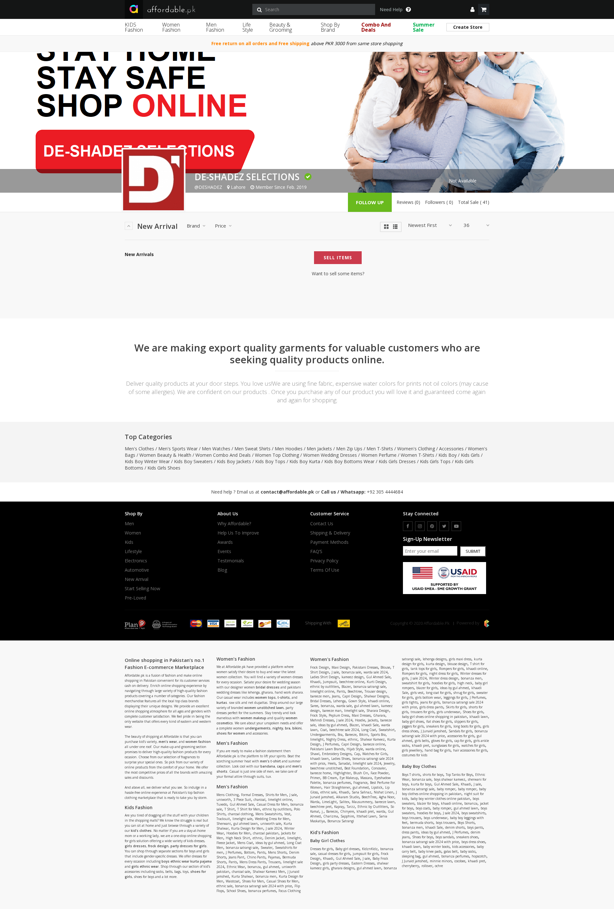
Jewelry (389, 763)
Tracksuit (223, 818)
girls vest (417, 692)
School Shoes (236, 891)
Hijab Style (355, 749)
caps (281, 766)
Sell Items (338, 257)
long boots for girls (466, 726)
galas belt (451, 851)
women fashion (198, 741)
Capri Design (351, 696)
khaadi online (378, 701)
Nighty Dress (335, 739)
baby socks (468, 851)
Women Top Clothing (277, 455)
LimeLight (329, 802)
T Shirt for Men (248, 809)
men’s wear (168, 741)
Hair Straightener (337, 787)
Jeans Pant (236, 857)
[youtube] (456, 526)
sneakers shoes (467, 837)
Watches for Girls (374, 754)
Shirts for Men (276, 794)
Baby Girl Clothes (327, 840)
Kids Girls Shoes (163, 468)
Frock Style (318, 715)
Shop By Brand (330, 27)
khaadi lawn (319, 758)
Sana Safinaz (361, 792)
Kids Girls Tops (435, 461)
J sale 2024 (274, 828)
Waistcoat (233, 881)
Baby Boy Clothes (419, 766)
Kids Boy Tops (270, 461)
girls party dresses (336, 863)
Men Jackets (319, 449)
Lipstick (376, 787)
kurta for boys (421, 784)
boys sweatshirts (473, 813)
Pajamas (274, 857)
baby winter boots (436, 846)
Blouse (385, 667)
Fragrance (360, 782)
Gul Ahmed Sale (242, 804)
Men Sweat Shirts (252, 449)
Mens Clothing (227, 794)
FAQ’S (316, 551)
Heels (332, 763)
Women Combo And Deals (223, 455)
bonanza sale (351, 672)
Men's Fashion (232, 787)
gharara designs (342, 868)
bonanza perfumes (262, 891)
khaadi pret (365, 811)
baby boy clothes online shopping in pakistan (444, 791)
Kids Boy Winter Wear (147, 461)
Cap (357, 754)
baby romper (446, 789)
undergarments (258, 728)
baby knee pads (429, 851)
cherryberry (410, 866)
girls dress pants (431, 707)
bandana (267, 766)
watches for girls (473, 745)
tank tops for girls (424, 668)
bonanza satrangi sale (242, 847)
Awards (225, 542)
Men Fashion (215, 27)
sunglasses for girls (445, 745)
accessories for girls (460, 736)
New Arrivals (139, 254)
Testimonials (230, 561)
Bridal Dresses (320, 701)
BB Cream (330, 778)
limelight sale (242, 818)
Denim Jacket (275, 838)
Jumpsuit (330, 682)
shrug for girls (463, 692)
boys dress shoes (473, 842)
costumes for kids (414, 755)
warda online (375, 749)
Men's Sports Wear (178, 449)
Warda (314, 802)
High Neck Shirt (238, 838)
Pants (261, 852)
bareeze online (374, 744)
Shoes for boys (422, 837)
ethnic (257, 838)
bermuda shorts (421, 822)
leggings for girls (455, 697)
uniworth (223, 799)
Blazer (346, 686)
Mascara (366, 778)
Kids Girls (470, 455)
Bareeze (351, 734)
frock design (158, 846)
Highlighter (342, 773)
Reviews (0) (408, 202)
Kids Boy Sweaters (193, 461)
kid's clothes (141, 830)
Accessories (451, 449)
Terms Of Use (324, 570)
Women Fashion (171, 27)
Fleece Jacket (225, 843)
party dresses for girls (188, 846)
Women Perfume (379, 455)
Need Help (391, 9)
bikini (297, 728)
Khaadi (315, 682)
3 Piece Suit (242, 799)
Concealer (378, 768)
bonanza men (266, 876)
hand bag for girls (438, 750)
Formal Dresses (252, 794)
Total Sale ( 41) (473, 202)
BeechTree (369, 797)
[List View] (395, 226)
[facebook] (408, 526)
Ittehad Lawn (366, 816)
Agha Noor (386, 797)
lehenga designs (434, 659)
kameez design (353, 677)
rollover (426, 866)
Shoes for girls (473, 712)
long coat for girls (438, 692)
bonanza (254, 867)
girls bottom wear (428, 697)
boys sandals (445, 837)
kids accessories (463, 846)
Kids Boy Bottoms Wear (349, 461)
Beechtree (355, 691)
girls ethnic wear (145, 866)
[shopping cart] (483, 9)
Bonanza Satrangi (340, 821)
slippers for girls (465, 721)
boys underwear (435, 818)
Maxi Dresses (361, 715)
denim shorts (455, 827)
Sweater (266, 847)
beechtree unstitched (326, 768)
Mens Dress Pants (253, 862)
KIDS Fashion (134, 27)
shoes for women (230, 733)
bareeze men (319, 696)
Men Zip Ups (349, 449)
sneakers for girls (438, 726)
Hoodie (360, 720)
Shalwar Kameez (372, 739)
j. (323, 811)
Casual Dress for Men (272, 804)
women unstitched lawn (264, 707)
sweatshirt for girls (415, 683)
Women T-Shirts (417, 455)
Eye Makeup (349, 778)
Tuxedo (221, 804)
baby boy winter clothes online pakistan (440, 798)
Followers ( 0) (439, 202)
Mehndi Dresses (322, 720)
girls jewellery (412, 750)
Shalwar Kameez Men (269, 871)
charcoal (259, 799)
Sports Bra (378, 734)
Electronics (136, 561)
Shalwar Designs (376, 696)
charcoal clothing (240, 814)
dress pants (410, 832)
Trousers (274, 862)
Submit (473, 551)
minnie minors (441, 861)
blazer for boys (427, 803)
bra (287, 728)
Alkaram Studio (347, 797)
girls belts (422, 740)
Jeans (336, 696)
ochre (439, 866)
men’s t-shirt (270, 761)
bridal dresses (267, 687)
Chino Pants (256, 857)
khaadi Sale (370, 725)
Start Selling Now (142, 588)
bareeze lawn (385, 802)
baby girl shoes (413, 721)
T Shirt (229, 809)
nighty (277, 728)
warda (380, 811)
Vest (287, 814)
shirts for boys (433, 774)
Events (224, 551)
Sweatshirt (387, 730)
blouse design (457, 664)
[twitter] (444, 526)
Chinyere (347, 811)
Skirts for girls (456, 707)
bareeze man (332, 710)
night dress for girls (443, 673)
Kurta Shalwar (242, 876)
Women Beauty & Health (165, 455)
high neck (464, 683)
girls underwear (448, 712)
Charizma (330, 816)
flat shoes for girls (439, 721)
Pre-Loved (135, 598)
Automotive (137, 570)
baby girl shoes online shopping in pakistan (434, 716)
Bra (340, 734)
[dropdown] (472, 9)
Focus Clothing (290, 891)
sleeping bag (411, 856)
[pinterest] (432, 526)
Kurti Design (376, 682)
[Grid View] (387, 226)
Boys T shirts (411, 774)
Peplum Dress (339, 715)
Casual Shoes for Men (282, 881)
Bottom (249, 852)
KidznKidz (370, 849)
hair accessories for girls (470, 750)
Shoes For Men (253, 881)
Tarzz (351, 806)
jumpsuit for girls (365, 853)
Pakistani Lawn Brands (327, 749)
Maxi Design (341, 667)
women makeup (253, 718)
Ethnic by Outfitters (373, 806)
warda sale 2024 (376, 672)
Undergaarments (322, 734)
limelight (294, 838)
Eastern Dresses (362, 863)
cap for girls (462, 740)
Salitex (344, 802)
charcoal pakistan (266, 833)
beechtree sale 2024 (344, 730)
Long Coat (368, 730)
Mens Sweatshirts (269, 814)
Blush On (360, 773)
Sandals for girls (460, 731)
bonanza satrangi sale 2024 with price (263, 886)
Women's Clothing (416, 449)
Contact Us (321, 523)
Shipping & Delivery (330, 533)
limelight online (280, 799)
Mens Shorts (277, 852)
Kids (129, 542)
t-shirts (284, 697)
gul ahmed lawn (245, 823)
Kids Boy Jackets (234, 461)
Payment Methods (329, 542)
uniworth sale (270, 823)
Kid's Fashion (324, 832)
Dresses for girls (321, 849)
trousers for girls (422, 712)
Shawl (314, 754)
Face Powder (380, 773)
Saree (314, 706)
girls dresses (135, 846)
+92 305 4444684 (385, 492)
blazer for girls (426, 688)
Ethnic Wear (236, 867)
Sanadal (344, 763)
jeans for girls (430, 702)
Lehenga (339, 701)
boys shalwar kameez (449, 779)
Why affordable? (234, 523)
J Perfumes (233, 852)
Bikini (363, 734)
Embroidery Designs (336, 754)
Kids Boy (447, 455)
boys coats (423, 808)
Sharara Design (377, 710)
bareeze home (320, 773)
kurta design (435, 664)
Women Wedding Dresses (330, 455)
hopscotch (479, 856)
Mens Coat (245, 843)
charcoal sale (241, 871)
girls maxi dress (460, 659)
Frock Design (319, 667)
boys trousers (411, 818)
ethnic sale (224, 886)
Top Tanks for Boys (459, 774)
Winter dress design (443, 678)
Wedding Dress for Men (272, 818)
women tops (265, 697)
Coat (323, 730)
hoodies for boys (428, 813)
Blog (222, 570)
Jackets (373, 720)
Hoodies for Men (238, 833)
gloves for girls (441, 740)
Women (133, 533)
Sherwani (223, 823)
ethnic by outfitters (277, 809)
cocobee (459, 861)
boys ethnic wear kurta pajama (186, 861)
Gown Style (357, 701)
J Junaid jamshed (433, 731)
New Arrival (136, 579)
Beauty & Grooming (280, 27)
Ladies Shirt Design (324, 677)
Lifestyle (133, 551)
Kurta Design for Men (247, 828)
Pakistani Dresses (365, 667)
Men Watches (216, 449)
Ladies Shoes (340, 758)
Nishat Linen (383, 792)
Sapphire (347, 816)
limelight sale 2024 (367, 763)
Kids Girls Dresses (397, 461)
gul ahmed (271, 867)
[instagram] (420, 526)
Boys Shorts (466, 822)
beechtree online (351, 682)
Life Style (247, 27)
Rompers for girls (451, 668)
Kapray (339, 806)
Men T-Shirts (379, 449)
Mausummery (362, 802)
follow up (370, 202)
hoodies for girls (443, 683)
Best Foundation (356, 768)
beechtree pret (321, 806)
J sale (293, 794)
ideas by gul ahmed (270, 843)
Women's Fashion (329, 659)
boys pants (475, 827)
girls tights (410, 702)
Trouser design (375, 691)
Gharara (379, 715)
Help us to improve (238, 533)
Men (129, 523)
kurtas (221, 702)
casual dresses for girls (334, 853)
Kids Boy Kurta (304, 461)
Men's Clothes (139, 449)
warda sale (344, 706)
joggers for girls (413, 726)
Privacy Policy (324, 561)
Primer (315, 778)
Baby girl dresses (347, 849)
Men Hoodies (289, 449)
